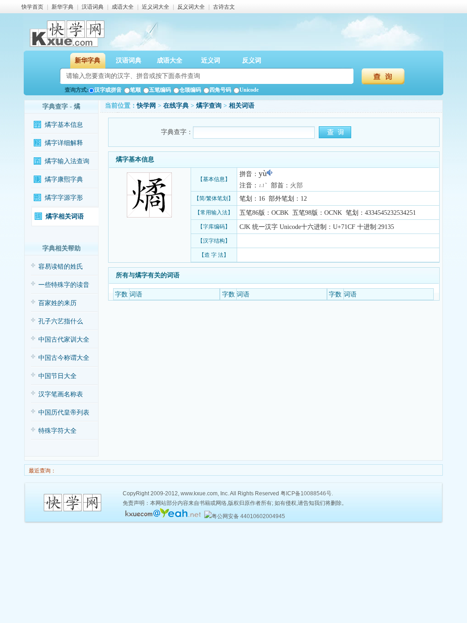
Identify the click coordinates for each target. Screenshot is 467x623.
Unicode (249, 90)
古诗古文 (224, 7)
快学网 (146, 105)
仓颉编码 (190, 90)
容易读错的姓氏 (60, 266)
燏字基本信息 (64, 124)
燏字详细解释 (64, 143)
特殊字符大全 (57, 430)
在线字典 (176, 105)
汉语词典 (93, 7)
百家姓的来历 (57, 303)
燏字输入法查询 (67, 161)
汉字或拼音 (108, 90)
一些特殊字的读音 (63, 284)
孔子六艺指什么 (60, 321)
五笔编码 (160, 90)
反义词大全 (191, 7)
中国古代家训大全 (63, 339)
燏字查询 (209, 105)
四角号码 (220, 90)
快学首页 (32, 7)
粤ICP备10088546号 (306, 493)
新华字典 (62, 7)
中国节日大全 (57, 376)
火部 (296, 185)
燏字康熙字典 (64, 179)
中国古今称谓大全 (63, 357)
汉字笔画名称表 (60, 394)
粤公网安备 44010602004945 (248, 516)
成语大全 (123, 7)
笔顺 (135, 90)
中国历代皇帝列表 (63, 412)
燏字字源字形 (64, 197)
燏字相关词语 (65, 216)
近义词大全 (155, 7)
